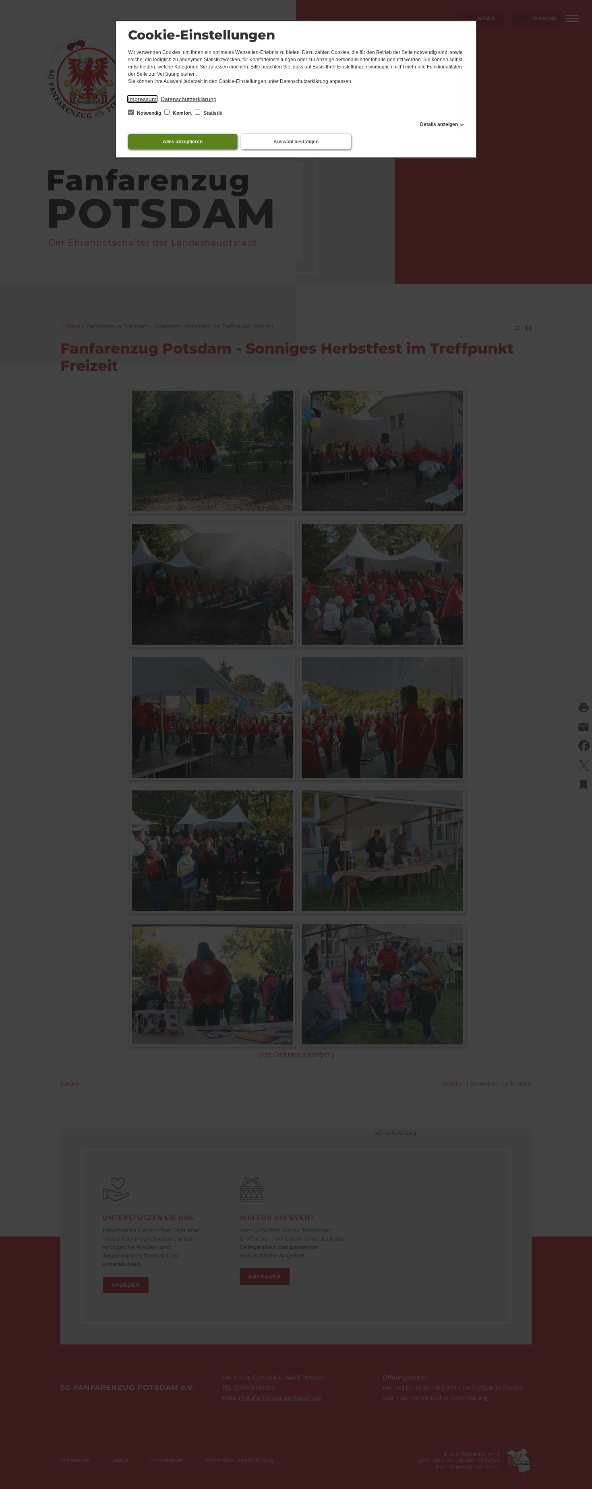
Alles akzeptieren (183, 142)
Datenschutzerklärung (189, 99)
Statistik (212, 113)
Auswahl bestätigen (296, 142)
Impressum (142, 99)
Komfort (182, 113)
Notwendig (149, 113)
